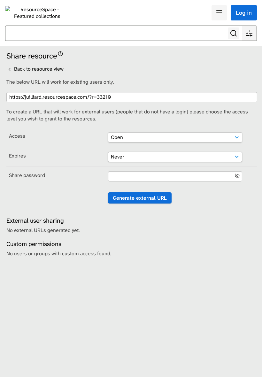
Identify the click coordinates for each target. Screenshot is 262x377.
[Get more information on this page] (60, 53)
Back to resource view (38, 68)
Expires (17, 155)
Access (17, 136)
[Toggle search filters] (249, 33)
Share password (27, 175)
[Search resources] (233, 33)
